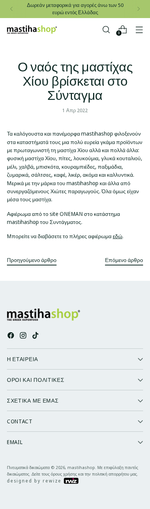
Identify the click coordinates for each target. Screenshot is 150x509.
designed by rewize (35, 480)
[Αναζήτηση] (106, 29)
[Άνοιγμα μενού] (139, 29)
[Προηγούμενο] (11, 9)
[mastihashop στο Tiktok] (36, 336)
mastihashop (81, 467)
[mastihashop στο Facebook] (11, 336)
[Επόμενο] (138, 9)
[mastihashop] (32, 29)
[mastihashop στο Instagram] (23, 336)
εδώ (117, 236)
